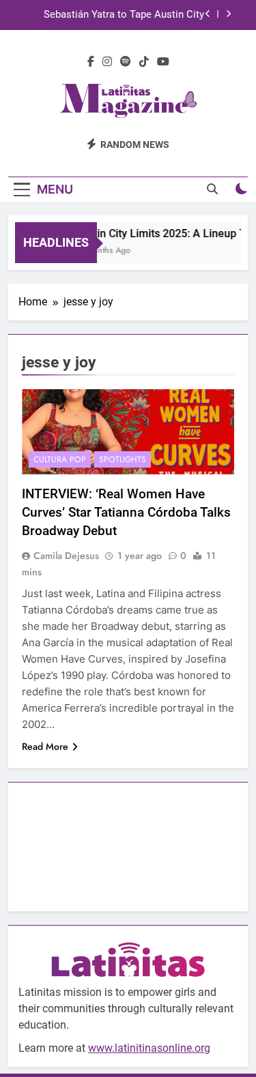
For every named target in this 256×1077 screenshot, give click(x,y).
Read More (45, 746)
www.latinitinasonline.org (149, 1048)
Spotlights (122, 459)
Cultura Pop (59, 459)
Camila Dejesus (66, 555)
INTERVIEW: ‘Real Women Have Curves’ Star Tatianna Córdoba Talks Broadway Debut (126, 512)
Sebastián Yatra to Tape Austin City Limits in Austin (124, 15)
